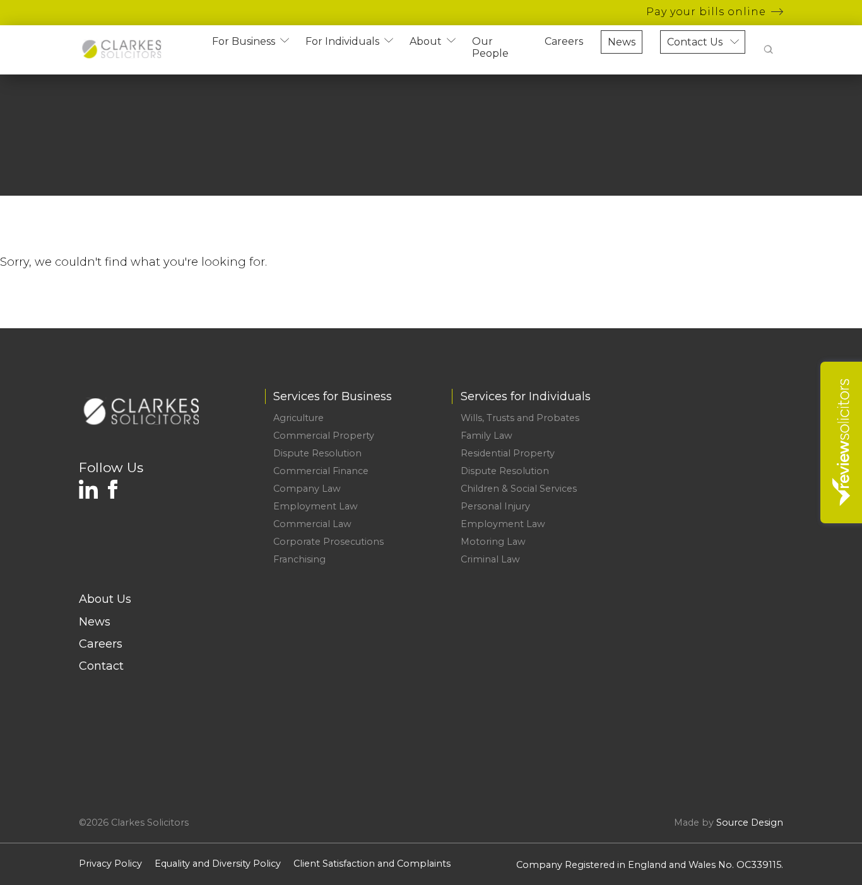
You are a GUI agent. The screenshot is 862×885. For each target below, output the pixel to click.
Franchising (299, 559)
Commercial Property (323, 435)
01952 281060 (739, 453)
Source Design (749, 822)
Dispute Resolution (317, 453)
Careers (564, 41)
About (426, 41)
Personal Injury (495, 506)
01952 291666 (728, 418)
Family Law (486, 435)
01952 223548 (748, 435)
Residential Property (508, 453)
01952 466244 (728, 471)
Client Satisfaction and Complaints (372, 863)
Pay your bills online (706, 11)
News (621, 42)
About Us (105, 598)
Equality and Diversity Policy (218, 863)
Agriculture (298, 418)
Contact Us (695, 42)
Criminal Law (490, 559)
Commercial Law (312, 524)
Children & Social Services (519, 488)
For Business (243, 41)
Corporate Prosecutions (328, 541)
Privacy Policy (110, 863)
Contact (101, 665)
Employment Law (315, 506)
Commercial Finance (321, 471)
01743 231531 (750, 488)
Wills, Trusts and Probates (520, 418)
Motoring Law (493, 541)
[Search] (769, 50)
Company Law (307, 488)
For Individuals (342, 41)
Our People (490, 47)
